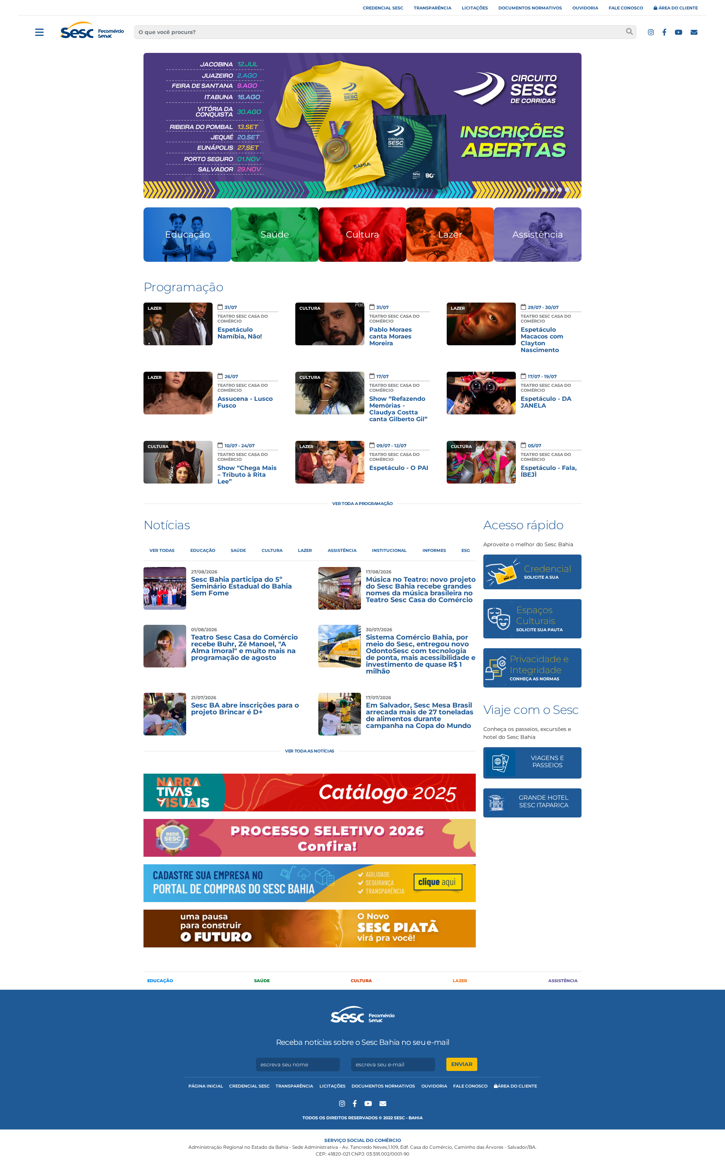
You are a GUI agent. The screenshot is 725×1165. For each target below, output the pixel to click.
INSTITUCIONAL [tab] (389, 550)
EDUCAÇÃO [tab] (202, 550)
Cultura (361, 980)
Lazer (460, 980)
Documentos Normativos (530, 8)
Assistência (563, 980)
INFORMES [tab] (434, 550)
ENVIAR (461, 1064)
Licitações (475, 8)
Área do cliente (677, 8)
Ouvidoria (585, 8)
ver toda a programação (362, 503)
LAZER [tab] (305, 550)
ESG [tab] (465, 550)
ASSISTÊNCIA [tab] (342, 550)
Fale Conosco (626, 8)
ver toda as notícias (309, 751)
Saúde (262, 980)
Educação (160, 980)
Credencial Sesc (383, 8)
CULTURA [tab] (272, 550)
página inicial (205, 1086)
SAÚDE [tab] (238, 550)
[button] (529, 189)
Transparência (432, 8)
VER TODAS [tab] (162, 550)
